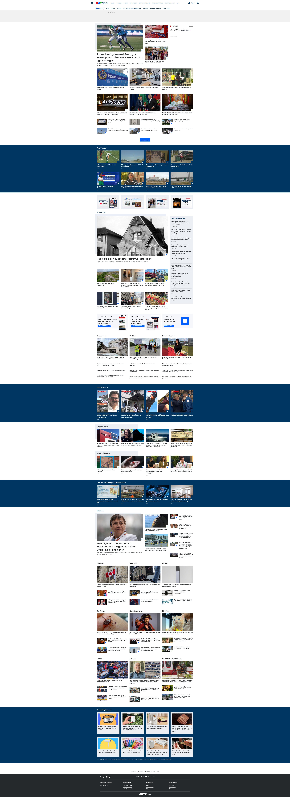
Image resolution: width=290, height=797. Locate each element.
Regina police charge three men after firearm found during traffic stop (116, 121)
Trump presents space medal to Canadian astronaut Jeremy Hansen (182, 414)
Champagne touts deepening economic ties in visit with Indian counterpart (116, 592)
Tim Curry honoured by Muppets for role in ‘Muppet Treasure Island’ (145, 633)
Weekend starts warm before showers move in (105, 187)
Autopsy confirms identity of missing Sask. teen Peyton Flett (176, 358)
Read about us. (167, 759)
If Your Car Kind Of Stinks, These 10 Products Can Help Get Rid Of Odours (181, 752)
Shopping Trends (157, 3)
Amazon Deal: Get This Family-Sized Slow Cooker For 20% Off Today (107, 728)
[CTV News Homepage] (101, 3)
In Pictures (133, 3)
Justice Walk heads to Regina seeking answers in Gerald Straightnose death (144, 358)
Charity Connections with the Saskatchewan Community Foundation (154, 471)
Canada (119, 3)
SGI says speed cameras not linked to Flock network (132, 165)
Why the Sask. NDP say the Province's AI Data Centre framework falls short (132, 500)
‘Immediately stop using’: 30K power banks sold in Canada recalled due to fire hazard (108, 445)
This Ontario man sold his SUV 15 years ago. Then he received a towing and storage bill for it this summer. (144, 681)
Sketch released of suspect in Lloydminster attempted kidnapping (150, 120)
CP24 (147, 785)
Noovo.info (171, 785)
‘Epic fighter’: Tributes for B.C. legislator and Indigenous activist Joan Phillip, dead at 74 (116, 546)
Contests (145, 8)
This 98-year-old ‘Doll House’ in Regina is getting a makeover (182, 120)
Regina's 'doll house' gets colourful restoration (124, 258)
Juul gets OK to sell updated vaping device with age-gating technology (176, 585)
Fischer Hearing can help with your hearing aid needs (131, 470)
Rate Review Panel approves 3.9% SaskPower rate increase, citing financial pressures (112, 113)
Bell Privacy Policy (127, 785)
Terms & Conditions (127, 787)
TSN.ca (148, 788)
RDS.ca (171, 788)
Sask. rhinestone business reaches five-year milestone (107, 307)
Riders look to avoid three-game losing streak (106, 165)
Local (112, 3)
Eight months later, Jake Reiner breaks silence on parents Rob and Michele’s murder (150, 640)
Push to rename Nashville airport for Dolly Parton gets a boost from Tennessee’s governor (150, 649)
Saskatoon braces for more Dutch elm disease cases (111, 370)
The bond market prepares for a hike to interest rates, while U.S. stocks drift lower (149, 592)
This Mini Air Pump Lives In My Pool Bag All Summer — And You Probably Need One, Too (132, 728)
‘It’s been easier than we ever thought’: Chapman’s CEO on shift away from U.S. (107, 415)
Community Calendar (155, 8)
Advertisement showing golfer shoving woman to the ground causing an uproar (157, 415)
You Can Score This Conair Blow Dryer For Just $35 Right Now (107, 751)
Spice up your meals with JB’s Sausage (106, 470)
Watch (126, 3)
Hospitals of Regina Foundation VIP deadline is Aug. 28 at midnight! (181, 500)
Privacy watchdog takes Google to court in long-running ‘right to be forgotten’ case (117, 601)
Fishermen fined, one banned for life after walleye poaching (156, 529)
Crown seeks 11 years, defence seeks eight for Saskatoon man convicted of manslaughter (110, 358)
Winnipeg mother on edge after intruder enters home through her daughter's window (131, 415)
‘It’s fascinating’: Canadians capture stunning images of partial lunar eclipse (117, 640)
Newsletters (147, 771)
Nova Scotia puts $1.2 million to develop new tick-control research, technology (111, 633)
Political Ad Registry (128, 788)
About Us (133, 771)
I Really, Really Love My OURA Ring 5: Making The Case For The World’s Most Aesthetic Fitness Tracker (182, 729)
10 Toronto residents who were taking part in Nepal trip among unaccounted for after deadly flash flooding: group (186, 545)
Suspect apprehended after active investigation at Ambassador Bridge (156, 549)
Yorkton (113, 8)
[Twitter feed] (101, 777)
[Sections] (92, 3)
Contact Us (140, 771)
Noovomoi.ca (172, 787)
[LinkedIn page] (110, 777)
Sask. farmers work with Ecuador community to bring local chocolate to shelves (156, 308)
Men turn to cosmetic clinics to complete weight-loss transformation (182, 592)
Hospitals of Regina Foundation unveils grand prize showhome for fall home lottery (132, 285)
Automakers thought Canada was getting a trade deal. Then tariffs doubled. (150, 690)
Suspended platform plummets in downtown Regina (131, 307)
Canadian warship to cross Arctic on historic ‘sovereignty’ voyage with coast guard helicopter (157, 445)
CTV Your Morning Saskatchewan (132, 8)
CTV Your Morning (144, 3)
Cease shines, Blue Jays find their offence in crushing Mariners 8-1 (110, 680)
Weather (119, 8)
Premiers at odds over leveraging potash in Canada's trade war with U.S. (143, 113)
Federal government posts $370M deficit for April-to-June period (111, 585)
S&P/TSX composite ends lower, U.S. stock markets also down (145, 585)
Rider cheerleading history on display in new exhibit (157, 165)
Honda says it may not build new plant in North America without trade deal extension (150, 698)
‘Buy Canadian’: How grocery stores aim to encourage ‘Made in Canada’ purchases (181, 445)
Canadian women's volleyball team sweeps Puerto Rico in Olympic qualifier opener (117, 688)
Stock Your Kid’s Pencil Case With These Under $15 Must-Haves (132, 751)
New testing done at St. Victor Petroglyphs (105, 284)
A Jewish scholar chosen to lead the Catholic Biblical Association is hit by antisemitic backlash (183, 640)
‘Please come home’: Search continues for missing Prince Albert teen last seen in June (177, 371)
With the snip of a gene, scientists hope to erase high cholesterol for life (183, 601)
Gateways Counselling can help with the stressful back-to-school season (181, 470)
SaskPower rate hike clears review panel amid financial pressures (156, 187)
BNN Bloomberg (150, 787)
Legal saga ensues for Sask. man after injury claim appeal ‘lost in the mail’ (155, 41)
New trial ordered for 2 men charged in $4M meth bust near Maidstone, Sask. (177, 113)
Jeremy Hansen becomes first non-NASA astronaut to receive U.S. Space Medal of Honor (117, 649)
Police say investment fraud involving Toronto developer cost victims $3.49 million (185, 526)
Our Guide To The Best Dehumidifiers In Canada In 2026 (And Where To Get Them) (157, 752)
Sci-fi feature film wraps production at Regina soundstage (132, 187)
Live (178, 3)
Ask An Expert (166, 8)
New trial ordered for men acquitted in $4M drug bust (181, 187)
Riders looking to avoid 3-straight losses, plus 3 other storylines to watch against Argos (119, 57)
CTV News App (155, 771)
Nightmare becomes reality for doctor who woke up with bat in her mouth (132, 444)
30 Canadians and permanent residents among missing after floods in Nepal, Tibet (182, 696)
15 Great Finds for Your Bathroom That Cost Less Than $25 (157, 727)
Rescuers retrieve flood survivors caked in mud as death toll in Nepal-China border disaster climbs (177, 680)
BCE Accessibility (104, 785)
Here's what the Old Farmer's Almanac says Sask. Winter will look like (107, 501)
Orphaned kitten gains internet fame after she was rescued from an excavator (177, 633)
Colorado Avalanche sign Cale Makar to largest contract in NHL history (117, 697)
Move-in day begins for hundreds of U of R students (182, 165)
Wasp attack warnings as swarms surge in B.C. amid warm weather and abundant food (183, 687)
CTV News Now (169, 3)
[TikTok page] (104, 777)
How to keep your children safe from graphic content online (157, 500)
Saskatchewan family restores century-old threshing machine (154, 284)
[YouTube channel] (107, 777)
